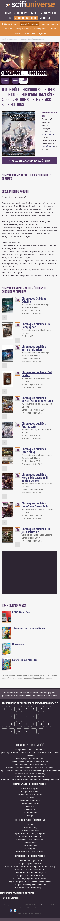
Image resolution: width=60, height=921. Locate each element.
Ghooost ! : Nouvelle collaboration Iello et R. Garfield (30, 767)
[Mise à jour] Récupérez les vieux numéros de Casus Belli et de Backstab (30, 754)
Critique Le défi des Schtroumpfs (30, 869)
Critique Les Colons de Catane (30, 875)
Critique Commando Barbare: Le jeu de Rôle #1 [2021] (30, 866)
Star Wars (30, 797)
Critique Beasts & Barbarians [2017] (30, 887)
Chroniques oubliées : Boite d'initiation (34, 348)
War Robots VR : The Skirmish (30, 851)
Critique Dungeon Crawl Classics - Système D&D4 (30, 881)
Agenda (42, 33)
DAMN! (30, 824)
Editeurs (18, 33)
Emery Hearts (30, 842)
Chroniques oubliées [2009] (24, 73)
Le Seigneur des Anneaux (30, 794)
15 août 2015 (48, 146)
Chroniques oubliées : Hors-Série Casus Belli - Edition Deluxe (35, 478)
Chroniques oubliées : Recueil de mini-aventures (37, 399)
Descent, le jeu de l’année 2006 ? (30, 758)
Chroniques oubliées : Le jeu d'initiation (36, 530)
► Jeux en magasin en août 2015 (29, 160)
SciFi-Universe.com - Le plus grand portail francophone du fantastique (30, 5)
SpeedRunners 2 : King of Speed (30, 833)
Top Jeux (8, 28)
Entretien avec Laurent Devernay (30, 773)
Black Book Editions (48, 133)
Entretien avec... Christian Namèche (30, 764)
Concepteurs (40, 28)
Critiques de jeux (10, 23)
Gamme (23, 80)
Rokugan (30, 815)
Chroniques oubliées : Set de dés (37, 373)
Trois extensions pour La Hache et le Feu (30, 761)
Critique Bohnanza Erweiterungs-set (30, 872)
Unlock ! (30, 806)
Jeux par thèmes (23, 28)
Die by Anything (30, 827)
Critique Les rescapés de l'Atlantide (30, 884)
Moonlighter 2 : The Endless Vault (30, 839)
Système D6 (30, 809)
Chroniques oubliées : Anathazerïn (34, 424)
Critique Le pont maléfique (30, 863)
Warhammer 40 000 (30, 803)
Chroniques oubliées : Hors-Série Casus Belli (35, 504)
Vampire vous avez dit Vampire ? (30, 749)
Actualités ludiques (29, 23)
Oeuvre (5, 80)
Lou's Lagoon (30, 848)
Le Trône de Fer (30, 812)
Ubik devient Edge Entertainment (30, 776)
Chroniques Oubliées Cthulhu (34, 299)
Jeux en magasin (50, 23)
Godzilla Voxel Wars (30, 830)
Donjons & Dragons (30, 788)
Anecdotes (30, 33)
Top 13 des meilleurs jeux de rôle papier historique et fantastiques (30, 770)
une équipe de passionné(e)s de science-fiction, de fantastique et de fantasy (29, 694)
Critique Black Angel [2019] (30, 860)
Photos (53, 28)
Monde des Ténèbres (30, 800)
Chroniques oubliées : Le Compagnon (36, 325)
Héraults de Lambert (9, 897)
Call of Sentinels (30, 845)
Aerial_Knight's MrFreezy (30, 836)
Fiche (15, 80)
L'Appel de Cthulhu (30, 791)
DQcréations (45, 905)
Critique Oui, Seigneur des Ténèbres (30, 878)
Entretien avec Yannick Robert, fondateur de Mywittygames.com (30, 779)
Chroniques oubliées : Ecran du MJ (34, 450)
